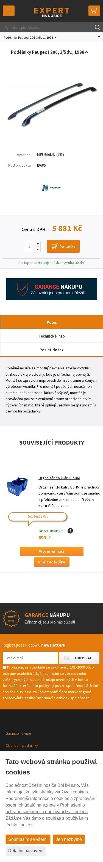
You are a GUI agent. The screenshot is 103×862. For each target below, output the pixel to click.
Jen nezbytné (69, 839)
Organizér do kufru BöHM (59, 478)
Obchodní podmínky (21, 745)
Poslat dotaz (52, 349)
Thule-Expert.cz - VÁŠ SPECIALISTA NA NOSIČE (51, 12)
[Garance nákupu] (51, 298)
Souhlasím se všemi (28, 839)
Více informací (51, 551)
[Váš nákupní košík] (94, 10)
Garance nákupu (18, 733)
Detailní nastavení (25, 850)
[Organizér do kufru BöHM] (18, 487)
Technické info (51, 336)
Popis (52, 322)
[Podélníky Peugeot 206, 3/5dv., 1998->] (51, 138)
